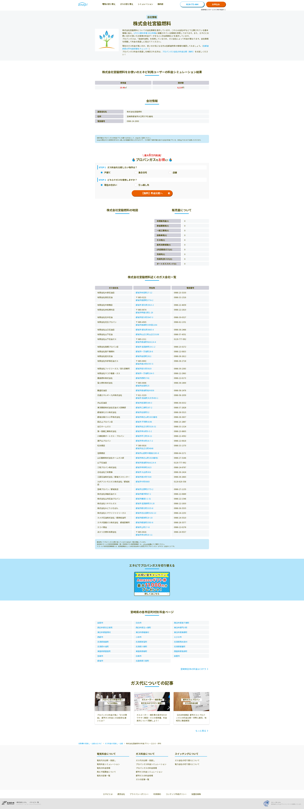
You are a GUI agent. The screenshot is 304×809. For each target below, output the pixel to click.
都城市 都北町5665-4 (145, 329)
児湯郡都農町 (179, 646)
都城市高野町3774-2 (144, 300)
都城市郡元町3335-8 (144, 508)
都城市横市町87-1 (143, 493)
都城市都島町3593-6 (144, 522)
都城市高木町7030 (143, 476)
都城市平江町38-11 (144, 436)
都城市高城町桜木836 (145, 390)
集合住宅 (142, 172)
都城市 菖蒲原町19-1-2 (145, 346)
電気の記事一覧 (103, 775)
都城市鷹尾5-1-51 (143, 498)
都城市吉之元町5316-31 (146, 426)
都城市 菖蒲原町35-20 (145, 503)
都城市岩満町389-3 (144, 402)
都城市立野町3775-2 (144, 489)
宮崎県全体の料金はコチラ (193, 668)
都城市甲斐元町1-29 (144, 312)
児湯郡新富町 (141, 641)
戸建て (107, 172)
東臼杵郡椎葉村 (142, 632)
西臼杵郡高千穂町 (181, 622)
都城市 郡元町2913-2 (145, 304)
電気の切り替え (109, 4)
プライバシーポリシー (139, 794)
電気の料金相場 (103, 767)
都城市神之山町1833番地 (146, 417)
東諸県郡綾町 (141, 651)
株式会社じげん (22, 802)
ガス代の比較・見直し (145, 760)
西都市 (100, 637)
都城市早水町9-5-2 (144, 431)
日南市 (138, 656)
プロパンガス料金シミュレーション (151, 764)
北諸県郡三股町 (142, 660)
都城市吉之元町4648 (144, 448)
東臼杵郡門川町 (180, 627)
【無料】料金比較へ (152, 193)
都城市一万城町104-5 (145, 373)
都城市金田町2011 (143, 356)
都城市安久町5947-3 (144, 317)
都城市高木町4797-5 (144, 363)
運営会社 (121, 794)
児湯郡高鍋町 (103, 641)
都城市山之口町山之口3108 (147, 334)
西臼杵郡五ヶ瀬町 (143, 627)
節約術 (160, 4)
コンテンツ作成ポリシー (176, 794)
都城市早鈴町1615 (143, 467)
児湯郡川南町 (141, 646)
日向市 (138, 622)
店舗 (175, 172)
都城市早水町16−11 (144, 534)
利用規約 (157, 794)
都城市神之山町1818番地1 (147, 457)
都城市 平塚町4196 (144, 421)
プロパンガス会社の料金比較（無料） (178, 51)
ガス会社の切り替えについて (187, 760)
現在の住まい (110, 184)
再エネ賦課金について (106, 771)
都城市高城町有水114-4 (146, 342)
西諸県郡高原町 (180, 651)
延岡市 (100, 622)
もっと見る (200, 730)
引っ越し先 (143, 184)
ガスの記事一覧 (142, 779)
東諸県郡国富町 (104, 651)
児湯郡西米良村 (180, 641)
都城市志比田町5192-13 (146, 512)
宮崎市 (100, 656)
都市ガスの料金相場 (144, 775)
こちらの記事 (147, 544)
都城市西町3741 (143, 378)
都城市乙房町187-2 (144, 407)
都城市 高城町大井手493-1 (147, 398)
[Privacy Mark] (267, 803)
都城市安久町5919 (143, 368)
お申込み (216, 4)
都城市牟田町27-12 (144, 292)
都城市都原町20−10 (144, 517)
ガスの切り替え (126, 4)
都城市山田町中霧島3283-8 (147, 453)
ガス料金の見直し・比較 (114, 743)
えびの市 (178, 637)
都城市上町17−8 (143, 527)
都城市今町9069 (143, 481)
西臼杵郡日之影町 (105, 627)
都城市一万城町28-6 (144, 351)
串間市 (177, 656)
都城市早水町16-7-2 (144, 440)
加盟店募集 (196, 794)
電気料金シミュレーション (108, 764)
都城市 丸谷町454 (143, 472)
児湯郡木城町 (103, 646)
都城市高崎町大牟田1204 (146, 324)
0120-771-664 (192, 4)
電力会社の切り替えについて (187, 764)
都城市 (100, 660)
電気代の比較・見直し (106, 760)
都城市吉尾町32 (142, 412)
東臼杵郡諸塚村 (104, 632)
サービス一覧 (34, 802)
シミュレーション (145, 4)
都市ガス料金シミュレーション (149, 771)
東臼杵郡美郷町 (180, 632)
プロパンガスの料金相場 (146, 767)
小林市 (138, 637)
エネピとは (108, 794)
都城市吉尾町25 (142, 385)
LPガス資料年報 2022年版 (145, 33)
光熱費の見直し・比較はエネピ (90, 743)
